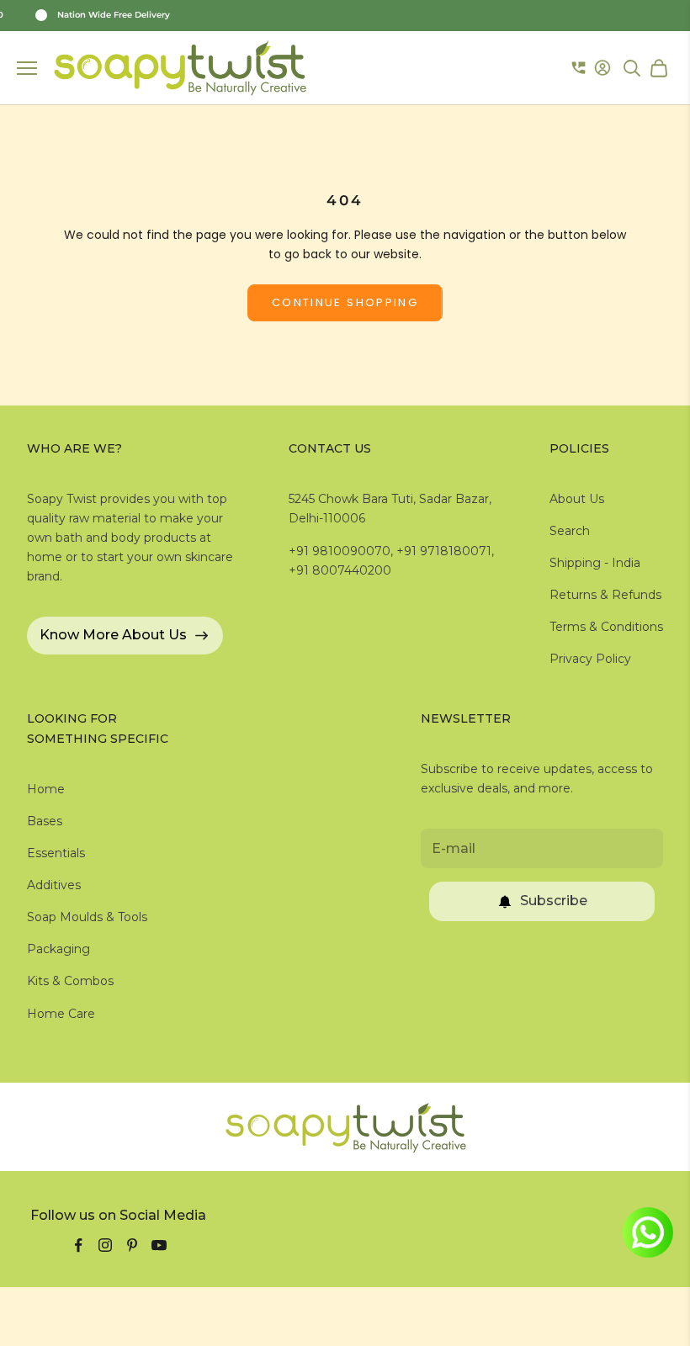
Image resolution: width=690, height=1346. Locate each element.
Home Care (61, 1013)
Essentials (56, 853)
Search (569, 530)
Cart (661, 68)
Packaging (58, 949)
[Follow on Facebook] (78, 1245)
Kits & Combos (70, 980)
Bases (44, 821)
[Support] (578, 68)
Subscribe (553, 901)
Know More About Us (113, 635)
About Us (576, 498)
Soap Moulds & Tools (87, 917)
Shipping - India (594, 562)
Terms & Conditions (606, 626)
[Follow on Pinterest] (132, 1245)
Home (46, 789)
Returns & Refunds (605, 594)
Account (604, 68)
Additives (54, 885)
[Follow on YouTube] (159, 1245)
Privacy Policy (590, 658)
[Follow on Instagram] (105, 1245)
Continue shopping (345, 302)
